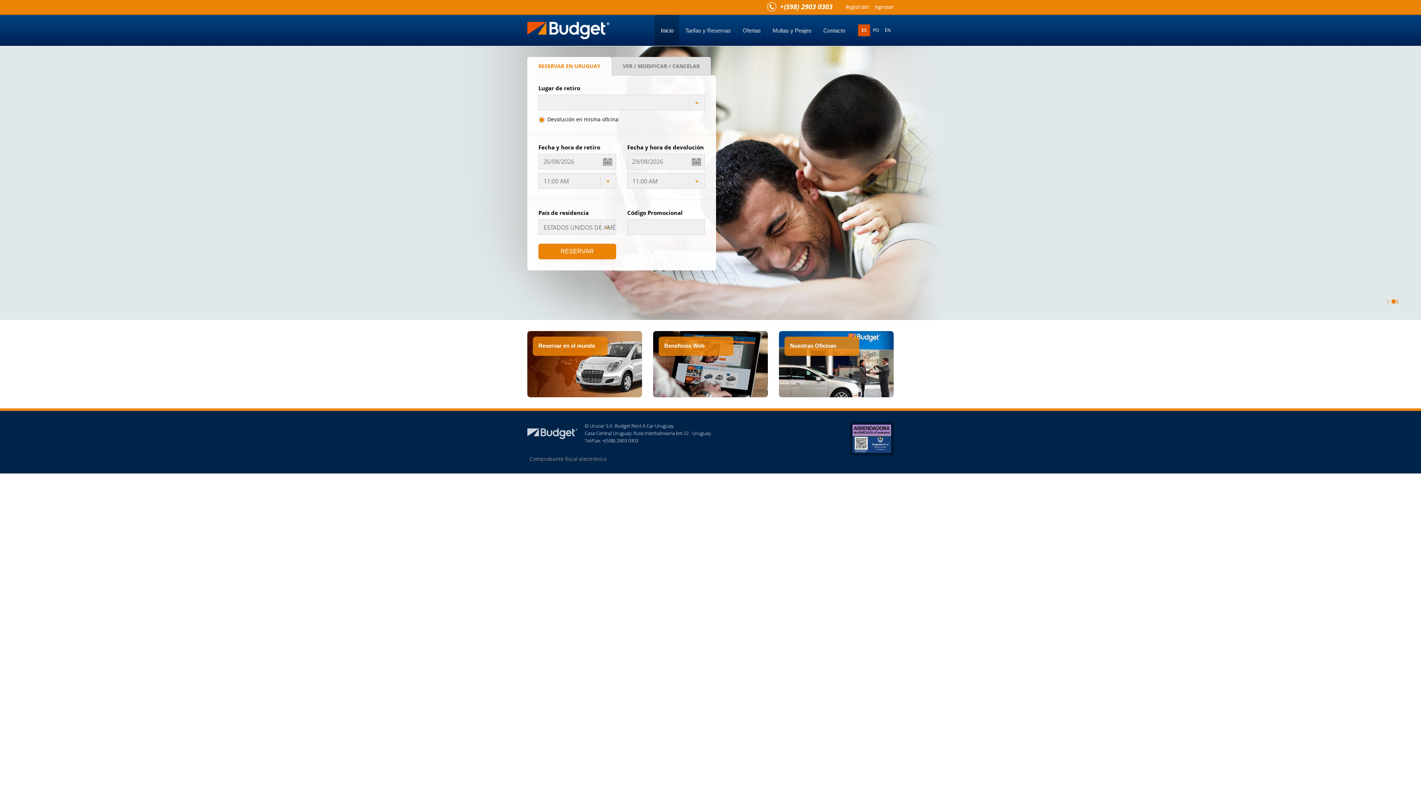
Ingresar (884, 6)
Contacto (834, 30)
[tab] (569, 66)
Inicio (667, 30)
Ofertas (752, 30)
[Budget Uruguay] (568, 27)
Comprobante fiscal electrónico (568, 458)
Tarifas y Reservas (708, 30)
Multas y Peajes (792, 30)
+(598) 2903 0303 (806, 6)
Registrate (857, 6)
